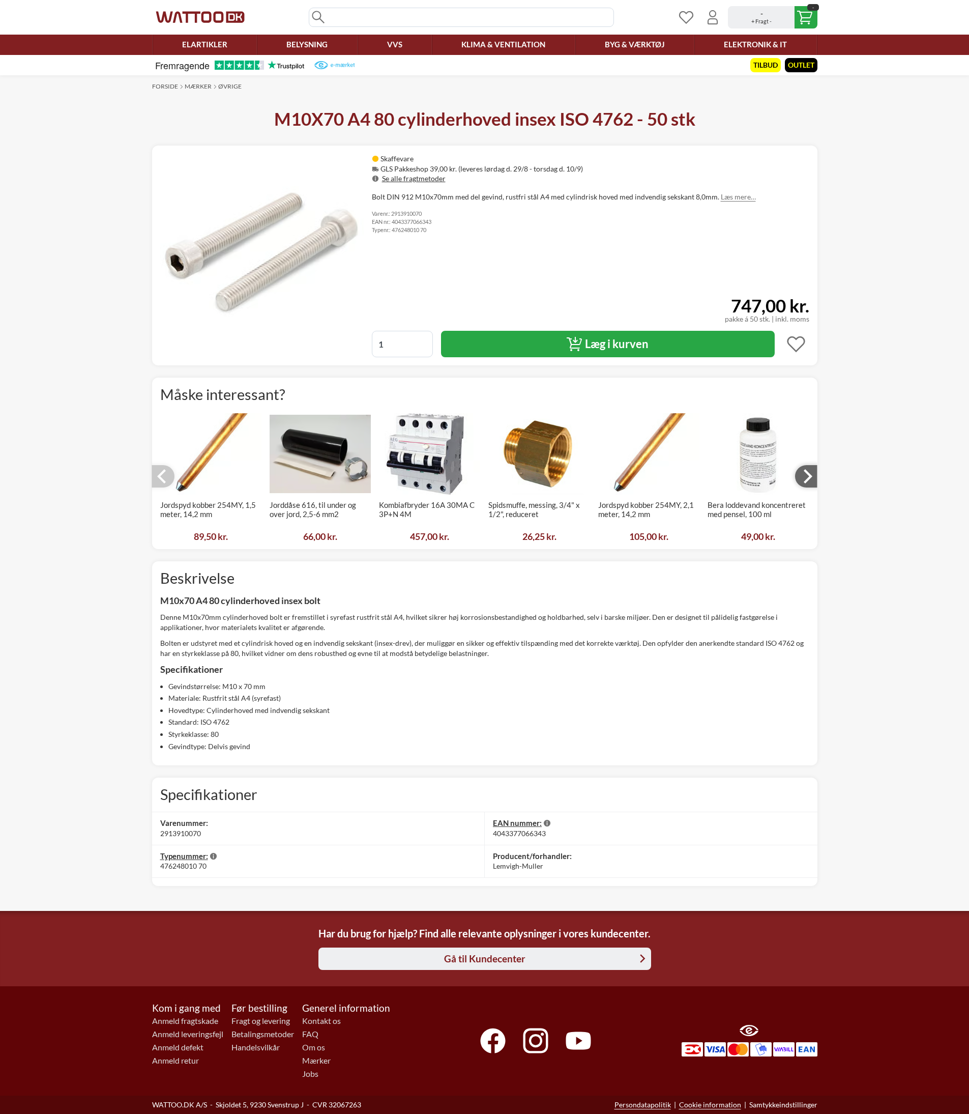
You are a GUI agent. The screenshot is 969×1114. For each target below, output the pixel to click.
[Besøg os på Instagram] (535, 1040)
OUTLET (801, 65)
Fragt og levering (260, 1020)
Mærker (198, 86)
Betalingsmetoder (262, 1034)
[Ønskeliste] (686, 17)
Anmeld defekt (177, 1047)
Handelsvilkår (255, 1047)
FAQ (310, 1034)
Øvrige (230, 86)
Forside (165, 86)
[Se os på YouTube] (578, 1040)
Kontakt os (321, 1020)
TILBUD (765, 65)
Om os (313, 1047)
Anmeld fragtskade (185, 1020)
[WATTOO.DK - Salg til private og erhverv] (200, 17)
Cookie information (710, 1104)
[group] (502, 169)
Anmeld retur (175, 1060)
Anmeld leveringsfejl (187, 1034)
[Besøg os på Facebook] (493, 1040)
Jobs (310, 1073)
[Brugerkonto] (712, 17)
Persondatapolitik (642, 1104)
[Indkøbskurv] (772, 17)
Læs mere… (738, 196)
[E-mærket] (334, 65)
